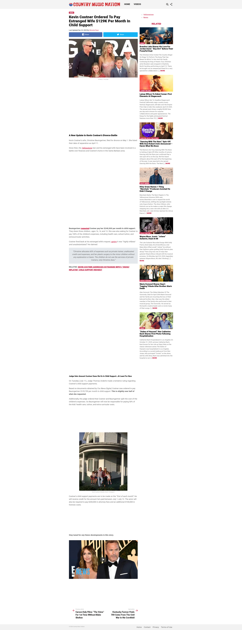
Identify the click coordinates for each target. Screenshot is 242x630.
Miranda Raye (94, 30)
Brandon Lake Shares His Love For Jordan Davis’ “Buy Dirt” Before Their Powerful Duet (156, 48)
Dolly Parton (145, 233)
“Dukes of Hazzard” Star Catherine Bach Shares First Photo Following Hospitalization (155, 333)
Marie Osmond (145, 281)
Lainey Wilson (145, 91)
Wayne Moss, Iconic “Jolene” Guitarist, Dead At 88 (153, 237)
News (71, 13)
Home (127, 4)
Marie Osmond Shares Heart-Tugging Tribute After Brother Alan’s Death (156, 286)
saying (114, 241)
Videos (137, 4)
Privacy (156, 627)
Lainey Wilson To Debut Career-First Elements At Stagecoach (156, 95)
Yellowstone (148, 15)
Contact (147, 627)
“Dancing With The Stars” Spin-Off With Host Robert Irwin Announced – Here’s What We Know (156, 143)
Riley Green (144, 183)
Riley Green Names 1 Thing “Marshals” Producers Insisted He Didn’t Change (155, 189)
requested (85, 228)
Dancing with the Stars (149, 138)
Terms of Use (166, 627)
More (162, 71)
